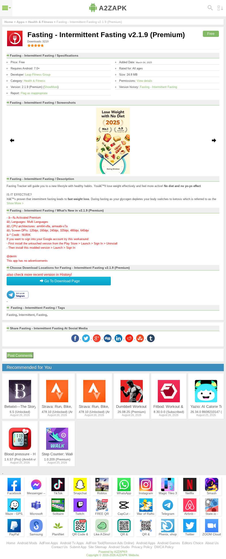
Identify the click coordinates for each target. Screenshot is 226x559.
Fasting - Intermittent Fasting (158, 87)
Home (10, 543)
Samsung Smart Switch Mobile (36, 538)
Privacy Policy (142, 547)
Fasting (12, 315)
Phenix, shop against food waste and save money (168, 540)
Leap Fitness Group (37, 74)
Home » (10, 22)
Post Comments (20, 355)
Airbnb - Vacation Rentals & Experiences (189, 519)
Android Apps (145, 543)
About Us (212, 543)
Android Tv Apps (72, 543)
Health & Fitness (34, 80)
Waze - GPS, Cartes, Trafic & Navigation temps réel (14, 519)
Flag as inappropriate (34, 93)
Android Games (168, 543)
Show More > (15, 203)
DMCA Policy (164, 547)
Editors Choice (192, 543)
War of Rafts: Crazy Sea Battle (146, 517)
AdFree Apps (48, 543)
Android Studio (119, 547)
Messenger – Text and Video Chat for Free (36, 499)
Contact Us (59, 547)
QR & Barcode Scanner (146, 538)
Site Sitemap (97, 547)
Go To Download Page (61, 281)
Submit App (78, 547)
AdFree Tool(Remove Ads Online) (110, 543)
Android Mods (27, 543)
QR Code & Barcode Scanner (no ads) (80, 540)
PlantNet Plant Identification (58, 538)
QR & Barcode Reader (124, 538)
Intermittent (27, 315)
